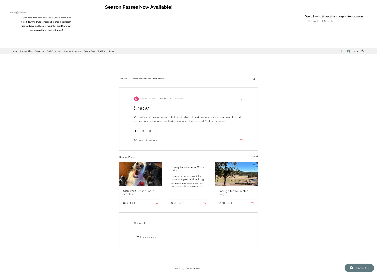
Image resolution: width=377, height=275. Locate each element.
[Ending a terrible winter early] (236, 174)
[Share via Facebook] (135, 130)
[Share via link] (157, 130)
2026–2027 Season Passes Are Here (139, 192)
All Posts (123, 78)
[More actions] (241, 99)
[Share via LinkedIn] (149, 130)
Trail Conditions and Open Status (148, 78)
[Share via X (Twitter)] (142, 130)
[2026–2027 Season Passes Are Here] (140, 174)
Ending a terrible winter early (233, 192)
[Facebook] (341, 51)
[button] (363, 51)
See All (254, 156)
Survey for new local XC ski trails (188, 169)
